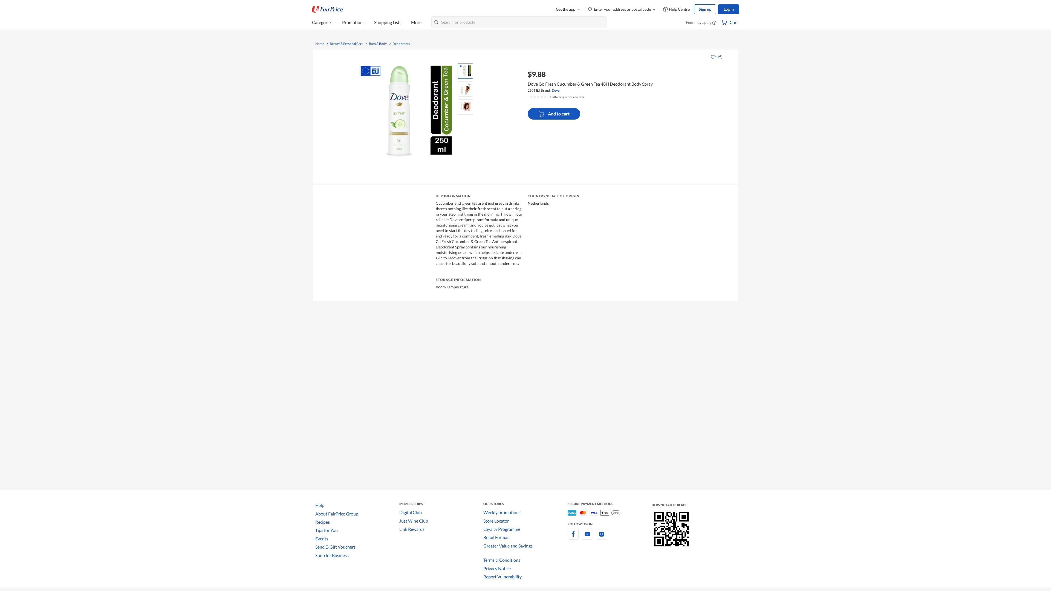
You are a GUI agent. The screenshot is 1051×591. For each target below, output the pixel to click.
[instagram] (601, 537)
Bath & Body (378, 43)
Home (319, 43)
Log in (729, 9)
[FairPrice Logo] (327, 9)
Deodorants (401, 43)
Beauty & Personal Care (346, 43)
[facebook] (573, 537)
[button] (714, 23)
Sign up (705, 9)
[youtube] (587, 537)
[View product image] (465, 71)
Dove (555, 90)
